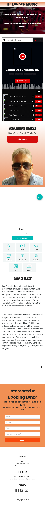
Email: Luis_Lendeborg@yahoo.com (22, 479)
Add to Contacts (22, 238)
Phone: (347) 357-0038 (22, 477)
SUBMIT (22, 440)
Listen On (22, 139)
